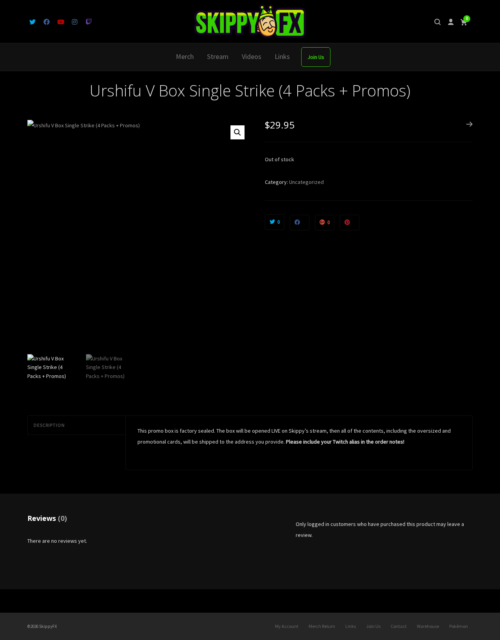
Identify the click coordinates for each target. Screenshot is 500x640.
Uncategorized (306, 181)
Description (49, 425)
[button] (237, 132)
